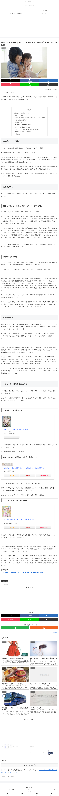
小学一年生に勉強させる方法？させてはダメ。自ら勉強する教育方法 (23, 572)
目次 (27, 110)
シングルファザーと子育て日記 (48, 789)
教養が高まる (18, 122)
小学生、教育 (5, 584)
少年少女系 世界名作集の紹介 (23, 124)
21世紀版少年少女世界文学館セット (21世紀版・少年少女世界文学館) (24, 468)
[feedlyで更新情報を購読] (15, 627)
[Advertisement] (29, 27)
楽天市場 (28, 475)
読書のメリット (19, 115)
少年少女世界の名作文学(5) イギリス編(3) (16, 429)
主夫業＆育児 (5, 581)
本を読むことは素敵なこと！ (22, 113)
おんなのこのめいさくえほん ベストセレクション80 (19, 519)
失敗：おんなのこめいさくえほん (25, 131)
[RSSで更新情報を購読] (44, 627)
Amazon (12, 437)
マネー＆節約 (11, 789)
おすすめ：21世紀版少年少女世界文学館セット (28, 129)
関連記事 (18, 134)
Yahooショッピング (43, 475)
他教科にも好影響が (21, 120)
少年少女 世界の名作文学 (23, 127)
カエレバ (9, 431)
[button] (48, 84)
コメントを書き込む (29, 765)
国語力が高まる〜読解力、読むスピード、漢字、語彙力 (30, 117)
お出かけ (29, 791)
